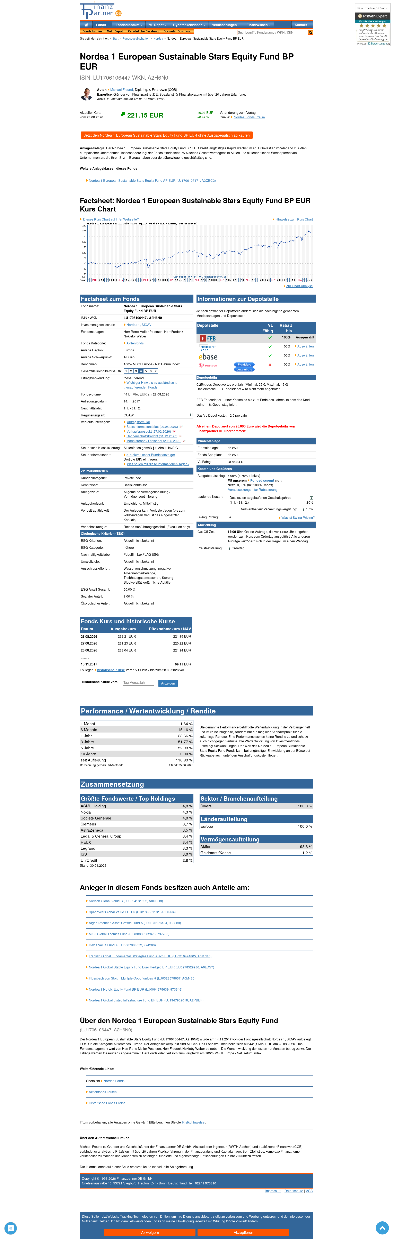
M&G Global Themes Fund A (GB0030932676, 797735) (129, 934)
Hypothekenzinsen (188, 24)
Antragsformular (138, 422)
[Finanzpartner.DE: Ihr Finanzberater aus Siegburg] (101, 10)
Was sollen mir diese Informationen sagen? (158, 464)
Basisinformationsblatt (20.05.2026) (152, 426)
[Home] (86, 24)
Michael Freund (121, 89)
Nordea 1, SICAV (138, 324)
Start (115, 38)
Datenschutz (294, 1190)
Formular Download (178, 31)
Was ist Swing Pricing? (298, 517)
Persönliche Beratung (143, 31)
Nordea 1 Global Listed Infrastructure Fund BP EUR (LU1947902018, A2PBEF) (146, 1000)
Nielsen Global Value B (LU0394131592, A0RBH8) (126, 900)
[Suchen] (310, 32)
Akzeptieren (243, 1232)
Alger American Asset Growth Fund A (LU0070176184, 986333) (135, 922)
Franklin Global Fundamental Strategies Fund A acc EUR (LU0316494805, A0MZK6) (150, 956)
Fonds (101, 24)
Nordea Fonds (114, 1080)
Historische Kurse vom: (100, 682)
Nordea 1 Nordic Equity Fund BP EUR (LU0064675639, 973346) (135, 989)
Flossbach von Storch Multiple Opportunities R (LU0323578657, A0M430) (142, 978)
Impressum (273, 1190)
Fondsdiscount (128, 24)
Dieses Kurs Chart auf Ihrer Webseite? (111, 219)
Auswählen (305, 346)
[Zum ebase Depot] (210, 356)
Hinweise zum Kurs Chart (294, 219)
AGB (309, 1190)
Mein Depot (115, 31)
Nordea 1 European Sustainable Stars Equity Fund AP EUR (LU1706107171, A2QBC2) (152, 180)
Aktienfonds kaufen (103, 1091)
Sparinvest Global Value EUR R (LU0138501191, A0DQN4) (132, 912)
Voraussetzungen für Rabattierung (253, 489)
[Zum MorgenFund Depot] (210, 365)
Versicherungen (225, 24)
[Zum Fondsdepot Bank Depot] (210, 347)
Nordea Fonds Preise (249, 117)
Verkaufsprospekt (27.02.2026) (148, 431)
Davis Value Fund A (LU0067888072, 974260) (122, 945)
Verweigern (149, 1232)
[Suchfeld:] (272, 32)
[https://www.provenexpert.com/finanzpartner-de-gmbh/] (373, 24)
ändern (252, 1221)
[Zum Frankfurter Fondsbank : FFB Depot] (210, 338)
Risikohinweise (193, 1122)
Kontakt (301, 24)
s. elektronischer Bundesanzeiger (150, 454)
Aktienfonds (135, 343)
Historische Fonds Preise (107, 1103)
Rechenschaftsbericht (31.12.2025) (151, 436)
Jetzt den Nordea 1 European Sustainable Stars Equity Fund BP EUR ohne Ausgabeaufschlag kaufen (167, 135)
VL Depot (156, 24)
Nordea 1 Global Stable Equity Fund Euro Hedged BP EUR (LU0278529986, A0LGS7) (151, 967)
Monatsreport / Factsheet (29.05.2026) (153, 441)
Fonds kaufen (92, 31)
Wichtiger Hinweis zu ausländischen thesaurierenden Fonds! (151, 385)
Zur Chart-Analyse (299, 286)
